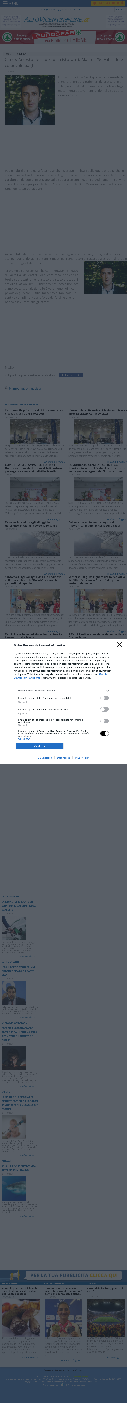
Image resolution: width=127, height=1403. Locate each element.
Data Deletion (45, 757)
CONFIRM (40, 746)
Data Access (63, 757)
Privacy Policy (82, 757)
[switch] (104, 698)
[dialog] (63, 701)
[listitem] (63, 690)
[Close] (120, 645)
